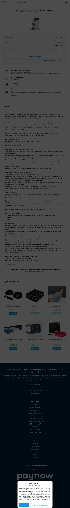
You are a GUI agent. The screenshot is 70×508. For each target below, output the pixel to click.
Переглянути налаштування (39, 505)
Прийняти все (24, 505)
